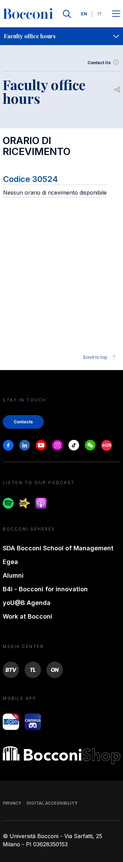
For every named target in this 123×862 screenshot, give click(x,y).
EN (84, 13)
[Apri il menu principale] (116, 14)
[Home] (28, 14)
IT (100, 13)
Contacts (23, 421)
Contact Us (99, 62)
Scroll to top (95, 357)
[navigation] (61, 36)
